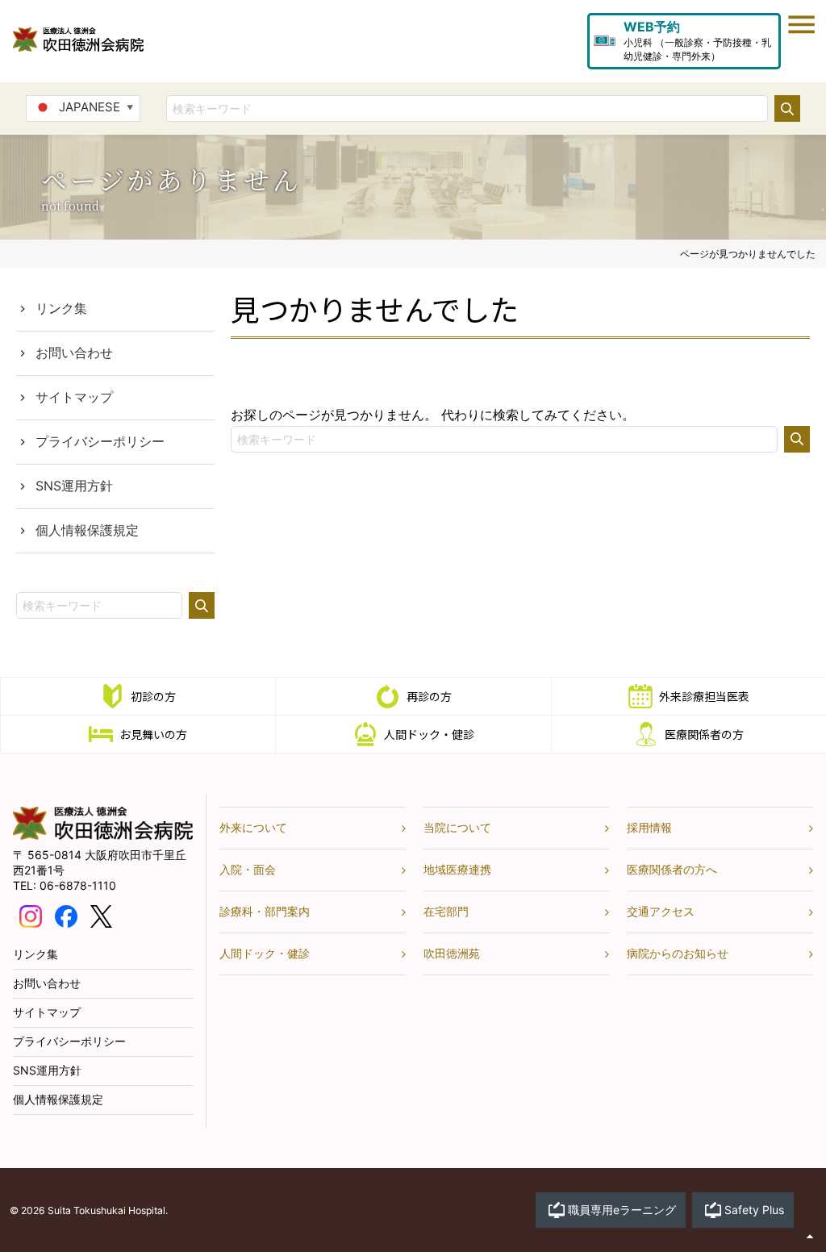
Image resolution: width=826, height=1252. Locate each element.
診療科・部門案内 (264, 911)
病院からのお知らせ (677, 953)
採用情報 (649, 827)
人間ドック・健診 (429, 734)
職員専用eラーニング (622, 1210)
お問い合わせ (74, 352)
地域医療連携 (457, 869)
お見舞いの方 (153, 734)
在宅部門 (446, 911)
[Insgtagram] (30, 915)
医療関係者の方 (704, 734)
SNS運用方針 (74, 486)
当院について (457, 827)
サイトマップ (74, 397)
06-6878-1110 (78, 885)
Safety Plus (754, 1210)
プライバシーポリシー (100, 441)
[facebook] (66, 915)
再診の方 (429, 696)
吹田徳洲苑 (451, 953)
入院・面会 (247, 869)
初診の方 (153, 696)
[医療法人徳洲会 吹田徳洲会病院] (103, 835)
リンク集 (61, 308)
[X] (101, 915)
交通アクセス (661, 911)
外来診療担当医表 (704, 696)
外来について (253, 827)
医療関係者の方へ (672, 869)
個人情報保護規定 (87, 530)
